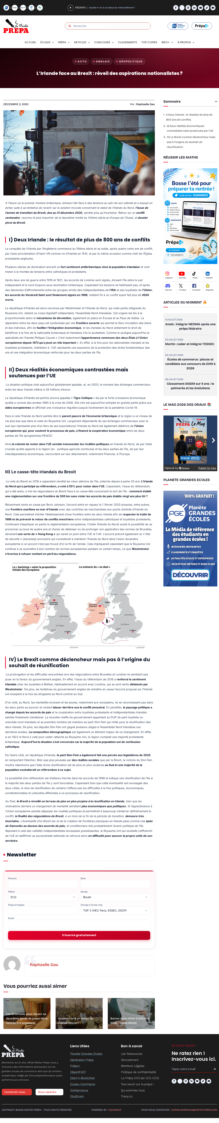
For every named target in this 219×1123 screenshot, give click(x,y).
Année (84, 891)
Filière (11, 891)
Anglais (103, 61)
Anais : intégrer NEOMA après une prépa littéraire (190, 326)
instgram (169, 278)
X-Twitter (182, 290)
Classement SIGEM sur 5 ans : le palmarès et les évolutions (190, 386)
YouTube (182, 278)
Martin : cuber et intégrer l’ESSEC (189, 344)
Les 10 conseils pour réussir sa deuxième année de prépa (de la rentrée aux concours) (27, 1018)
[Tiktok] (206, 7)
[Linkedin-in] (194, 7)
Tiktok (195, 278)
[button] (216, 101)
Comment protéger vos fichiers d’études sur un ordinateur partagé (119, 7)
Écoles (45, 42)
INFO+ (166, 42)
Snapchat (210, 290)
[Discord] (213, 7)
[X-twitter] (182, 7)
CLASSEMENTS (127, 42)
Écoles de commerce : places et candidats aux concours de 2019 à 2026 (190, 364)
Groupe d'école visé (91, 905)
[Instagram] (188, 7)
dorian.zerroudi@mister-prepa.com (194, 1109)
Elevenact (114, 1109)
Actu (82, 61)
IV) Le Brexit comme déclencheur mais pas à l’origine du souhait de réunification (191, 142)
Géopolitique (131, 61)
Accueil (30, 42)
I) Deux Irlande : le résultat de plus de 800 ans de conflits (189, 117)
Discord (168, 290)
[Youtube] (200, 7)
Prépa (62, 42)
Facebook (196, 290)
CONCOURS (102, 42)
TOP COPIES (149, 42)
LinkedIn (209, 278)
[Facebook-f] (175, 7)
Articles (80, 42)
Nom (83, 878)
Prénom (12, 878)
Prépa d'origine (16, 905)
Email (11, 918)
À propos (184, 42)
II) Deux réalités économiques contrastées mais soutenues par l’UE (190, 128)
